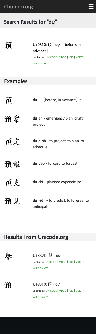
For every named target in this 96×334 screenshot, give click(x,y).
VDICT (79, 57)
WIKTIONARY (40, 63)
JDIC (71, 57)
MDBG (62, 57)
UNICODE (51, 57)
